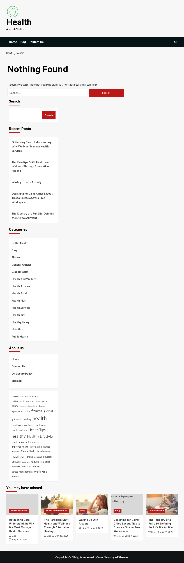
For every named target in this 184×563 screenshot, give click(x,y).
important (24, 442)
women (15, 476)
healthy (19, 436)
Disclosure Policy (22, 373)
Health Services (21, 307)
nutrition (18, 456)
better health (31, 396)
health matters (19, 430)
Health (19, 22)
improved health (20, 446)
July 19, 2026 (61, 536)
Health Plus (19, 300)
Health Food (19, 293)
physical (47, 456)
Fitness (16, 257)
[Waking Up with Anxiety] (92, 504)
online (30, 456)
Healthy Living (20, 322)
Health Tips (19, 314)
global (48, 411)
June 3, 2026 (131, 536)
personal (38, 457)
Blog (23, 42)
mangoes (16, 451)
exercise (25, 411)
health (39, 418)
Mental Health (28, 451)
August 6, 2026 (19, 539)
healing (27, 419)
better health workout (23, 401)
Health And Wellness (25, 279)
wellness (40, 471)
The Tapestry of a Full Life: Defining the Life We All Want (33, 215)
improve (34, 442)
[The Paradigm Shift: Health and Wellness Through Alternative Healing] (57, 504)
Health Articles (21, 286)
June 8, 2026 (96, 528)
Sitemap (17, 380)
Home (13, 42)
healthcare (40, 425)
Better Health (20, 243)
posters (16, 461)
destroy (42, 406)
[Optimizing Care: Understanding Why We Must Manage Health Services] (22, 504)
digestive (16, 411)
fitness (36, 411)
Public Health (20, 336)
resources (16, 466)
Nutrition (17, 329)
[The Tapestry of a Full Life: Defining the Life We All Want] (162, 504)
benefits (17, 396)
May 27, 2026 (166, 532)
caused (23, 406)
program (25, 462)
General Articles (21, 264)
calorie (15, 405)
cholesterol (32, 406)
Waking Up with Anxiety (26, 182)
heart (14, 442)
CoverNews (103, 557)
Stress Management (22, 471)
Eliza (14, 535)
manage (46, 447)
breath (44, 401)
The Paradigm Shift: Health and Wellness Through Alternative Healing (31, 166)
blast (38, 401)
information (36, 446)
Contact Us (36, 42)
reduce (35, 461)
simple (36, 466)
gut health (17, 419)
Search (14, 101)
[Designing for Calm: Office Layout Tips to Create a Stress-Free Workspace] (127, 504)
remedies (45, 461)
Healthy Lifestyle (40, 436)
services (26, 466)
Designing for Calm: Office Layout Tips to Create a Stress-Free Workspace (32, 198)
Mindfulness (43, 451)
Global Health (20, 271)
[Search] (175, 42)
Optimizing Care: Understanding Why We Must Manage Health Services (31, 146)
